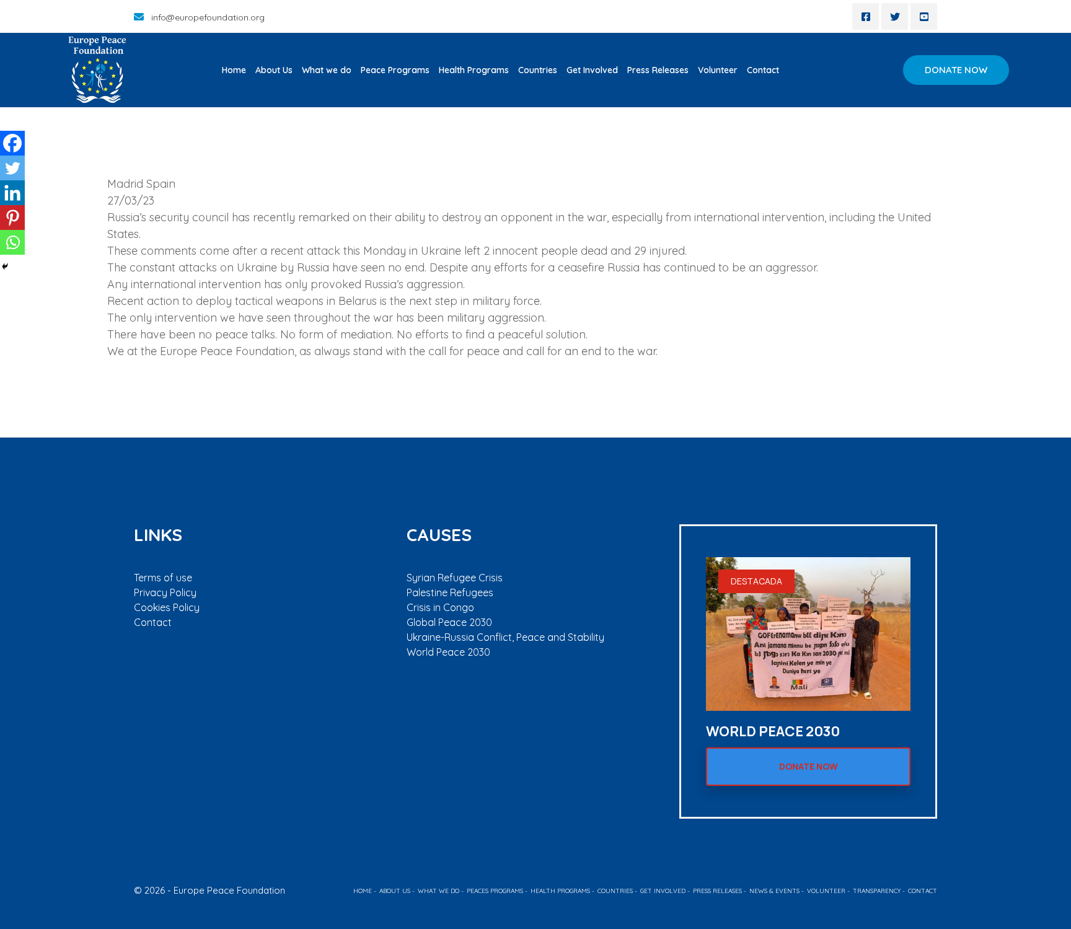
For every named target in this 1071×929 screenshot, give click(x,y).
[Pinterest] (12, 217)
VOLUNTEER (826, 891)
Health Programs (474, 70)
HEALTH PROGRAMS (560, 891)
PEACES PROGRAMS (495, 891)
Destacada (756, 581)
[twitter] (894, 16)
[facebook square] (865, 16)
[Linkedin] (12, 192)
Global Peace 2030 (449, 622)
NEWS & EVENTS (774, 891)
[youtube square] (923, 16)
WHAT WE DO (438, 891)
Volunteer (718, 70)
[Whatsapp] (12, 242)
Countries (537, 70)
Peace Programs (395, 70)
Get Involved (592, 70)
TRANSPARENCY (877, 891)
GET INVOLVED (662, 891)
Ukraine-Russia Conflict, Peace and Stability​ (505, 637)
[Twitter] (12, 168)
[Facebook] (12, 143)
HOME (362, 891)
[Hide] (5, 266)
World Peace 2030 (448, 652)
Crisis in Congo (440, 607)
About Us (274, 70)
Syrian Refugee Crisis (455, 577)
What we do (326, 70)
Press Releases (658, 70)
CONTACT (922, 891)
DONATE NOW (956, 70)
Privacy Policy (165, 592)
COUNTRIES (615, 891)
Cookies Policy (167, 607)
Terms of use (163, 577)
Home (234, 70)
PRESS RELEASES (717, 891)
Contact (763, 70)
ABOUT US (394, 891)
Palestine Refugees (450, 592)
